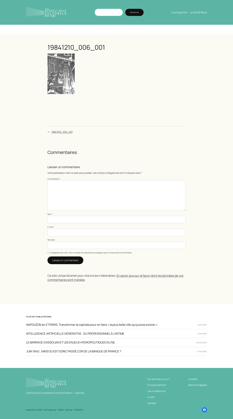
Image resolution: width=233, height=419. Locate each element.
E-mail (50, 227)
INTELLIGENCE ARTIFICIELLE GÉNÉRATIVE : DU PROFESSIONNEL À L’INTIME (75, 333)
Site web (51, 239)
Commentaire (53, 179)
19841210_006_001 (62, 131)
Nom (50, 214)
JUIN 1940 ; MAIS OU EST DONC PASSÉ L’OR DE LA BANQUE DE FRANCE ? (73, 351)
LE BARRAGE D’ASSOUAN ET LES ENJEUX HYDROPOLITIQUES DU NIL (70, 342)
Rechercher (134, 12)
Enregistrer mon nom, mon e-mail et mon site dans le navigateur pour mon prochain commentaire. (91, 252)
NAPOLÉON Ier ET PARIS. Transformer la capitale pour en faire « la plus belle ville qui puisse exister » (92, 324)
